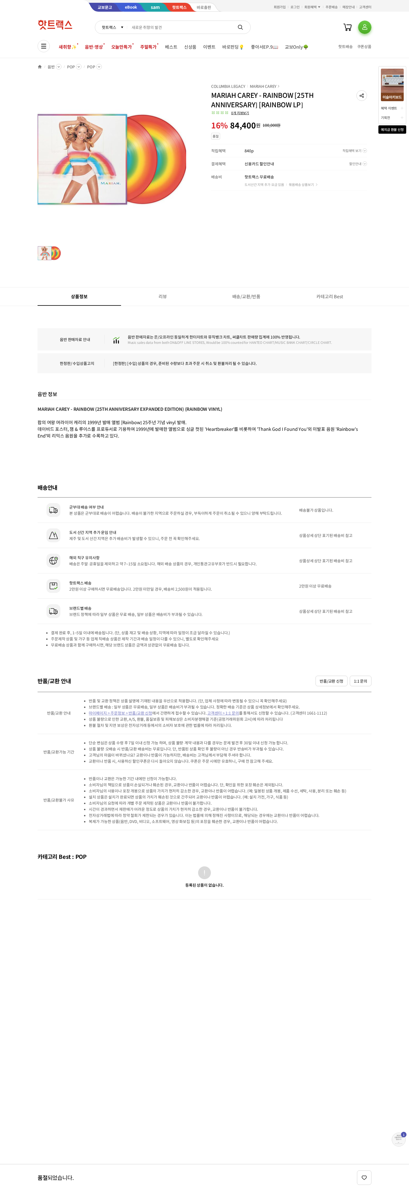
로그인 (295, 6)
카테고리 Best (329, 296)
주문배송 (332, 6)
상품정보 (79, 296)
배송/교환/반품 (246, 296)
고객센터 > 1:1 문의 (223, 713)
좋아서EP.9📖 (264, 46)
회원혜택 (310, 6)
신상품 (190, 46)
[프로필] (364, 27)
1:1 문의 (360, 681)
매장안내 (349, 6)
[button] (361, 95)
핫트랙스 (109, 27)
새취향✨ (68, 46)
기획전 (385, 117)
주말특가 (148, 46)
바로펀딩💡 (233, 46)
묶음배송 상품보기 (301, 184)
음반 (51, 66)
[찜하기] (364, 1177)
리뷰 (163, 296)
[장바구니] (348, 27)
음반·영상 (94, 46)
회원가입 (280, 6)
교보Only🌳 (297, 46)
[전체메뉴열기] (44, 46)
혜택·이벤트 (389, 108)
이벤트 (209, 46)
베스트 (171, 46)
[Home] (40, 66)
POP (71, 66)
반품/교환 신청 (331, 681)
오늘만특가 (121, 46)
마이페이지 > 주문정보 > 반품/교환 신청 (120, 713)
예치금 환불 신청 (392, 129)
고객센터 (365, 6)
